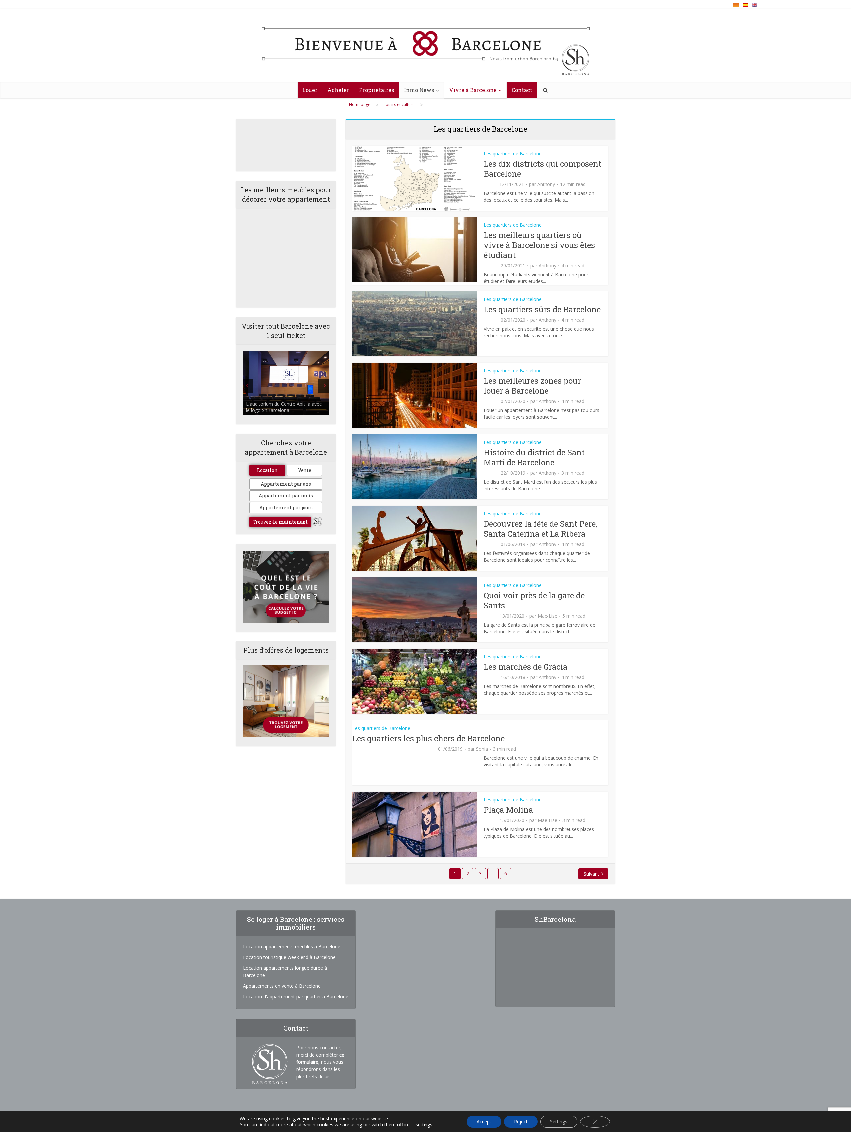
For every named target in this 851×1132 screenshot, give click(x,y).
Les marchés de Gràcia (525, 666)
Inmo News (419, 89)
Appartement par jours (286, 507)
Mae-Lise (547, 616)
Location (267, 470)
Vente (304, 470)
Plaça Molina (508, 809)
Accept (484, 1121)
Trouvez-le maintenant (280, 522)
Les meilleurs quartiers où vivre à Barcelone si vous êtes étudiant (539, 245)
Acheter (338, 89)
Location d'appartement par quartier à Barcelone (295, 996)
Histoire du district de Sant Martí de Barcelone (534, 457)
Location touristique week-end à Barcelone (289, 957)
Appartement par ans (286, 484)
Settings (558, 1121)
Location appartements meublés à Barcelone (291, 946)
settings (424, 1125)
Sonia (482, 749)
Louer (310, 89)
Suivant (591, 874)
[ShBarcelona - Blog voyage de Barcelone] (425, 45)
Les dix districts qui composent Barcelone (542, 168)
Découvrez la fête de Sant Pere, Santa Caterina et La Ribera (540, 528)
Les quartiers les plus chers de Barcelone (428, 738)
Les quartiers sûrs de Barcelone (542, 309)
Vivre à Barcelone (473, 89)
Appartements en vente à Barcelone (282, 986)
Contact (522, 89)
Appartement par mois (286, 496)
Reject (521, 1121)
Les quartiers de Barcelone (513, 153)
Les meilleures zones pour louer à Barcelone (532, 385)
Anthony (546, 184)
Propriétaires (376, 89)
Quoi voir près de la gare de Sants (534, 600)
